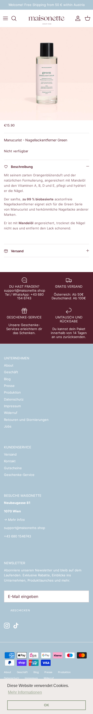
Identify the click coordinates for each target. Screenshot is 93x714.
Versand (10, 454)
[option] (46, 73)
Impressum (12, 406)
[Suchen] (16, 18)
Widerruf (10, 413)
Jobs (7, 426)
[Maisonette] (46, 18)
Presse (9, 386)
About (8, 365)
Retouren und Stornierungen (26, 420)
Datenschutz (14, 399)
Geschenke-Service (19, 475)
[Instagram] (7, 625)
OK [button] (46, 705)
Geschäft (11, 372)
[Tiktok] (16, 625)
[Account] (76, 18)
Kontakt (10, 461)
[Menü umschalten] (5, 18)
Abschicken (20, 610)
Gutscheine (13, 468)
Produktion (12, 392)
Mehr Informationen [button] (25, 692)
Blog (7, 379)
